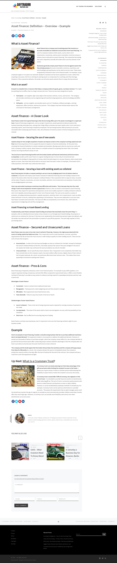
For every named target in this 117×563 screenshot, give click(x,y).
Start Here (103, 115)
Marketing (103, 105)
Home (12, 18)
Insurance (103, 95)
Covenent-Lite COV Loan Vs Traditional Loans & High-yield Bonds (97, 51)
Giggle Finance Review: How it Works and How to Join (96, 47)
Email (39, 499)
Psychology (102, 110)
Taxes (104, 120)
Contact (13, 530)
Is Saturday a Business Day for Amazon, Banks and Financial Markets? (73, 455)
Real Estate (103, 112)
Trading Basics (101, 125)
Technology (102, 122)
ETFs (105, 85)
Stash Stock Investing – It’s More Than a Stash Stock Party (97, 38)
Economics (103, 80)
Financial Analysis (101, 90)
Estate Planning (101, 83)
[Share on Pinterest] (19, 35)
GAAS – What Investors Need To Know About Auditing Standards (37, 455)
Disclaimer (13, 538)
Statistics (103, 117)
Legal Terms (102, 102)
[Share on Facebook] (13, 35)
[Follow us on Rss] (105, 23)
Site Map (13, 544)
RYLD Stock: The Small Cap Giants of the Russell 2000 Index (97, 42)
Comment (19, 484)
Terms (12, 536)
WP (17, 560)
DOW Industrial (101, 75)
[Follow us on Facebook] (100, 23)
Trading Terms (102, 127)
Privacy (13, 533)
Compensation (102, 68)
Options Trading (101, 107)
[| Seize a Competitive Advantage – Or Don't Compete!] (21, 5)
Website (62, 499)
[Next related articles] (80, 438)
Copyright (13, 541)
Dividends (103, 73)
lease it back (77, 348)
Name (17, 499)
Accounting (18, 18)
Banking (104, 65)
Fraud (104, 92)
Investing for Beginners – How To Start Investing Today (97, 34)
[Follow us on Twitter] (103, 23)
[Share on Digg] (23, 35)
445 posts (31, 421)
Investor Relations (100, 100)
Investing (103, 97)
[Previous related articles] (76, 438)
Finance (104, 88)
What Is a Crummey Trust (38, 361)
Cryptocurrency (101, 70)
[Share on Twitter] (16, 35)
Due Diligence (102, 78)
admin (14, 30)
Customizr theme (32, 560)
